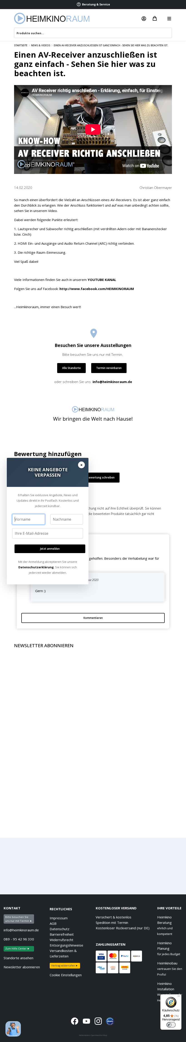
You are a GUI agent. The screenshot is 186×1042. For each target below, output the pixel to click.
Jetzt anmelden (50, 549)
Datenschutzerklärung (36, 567)
